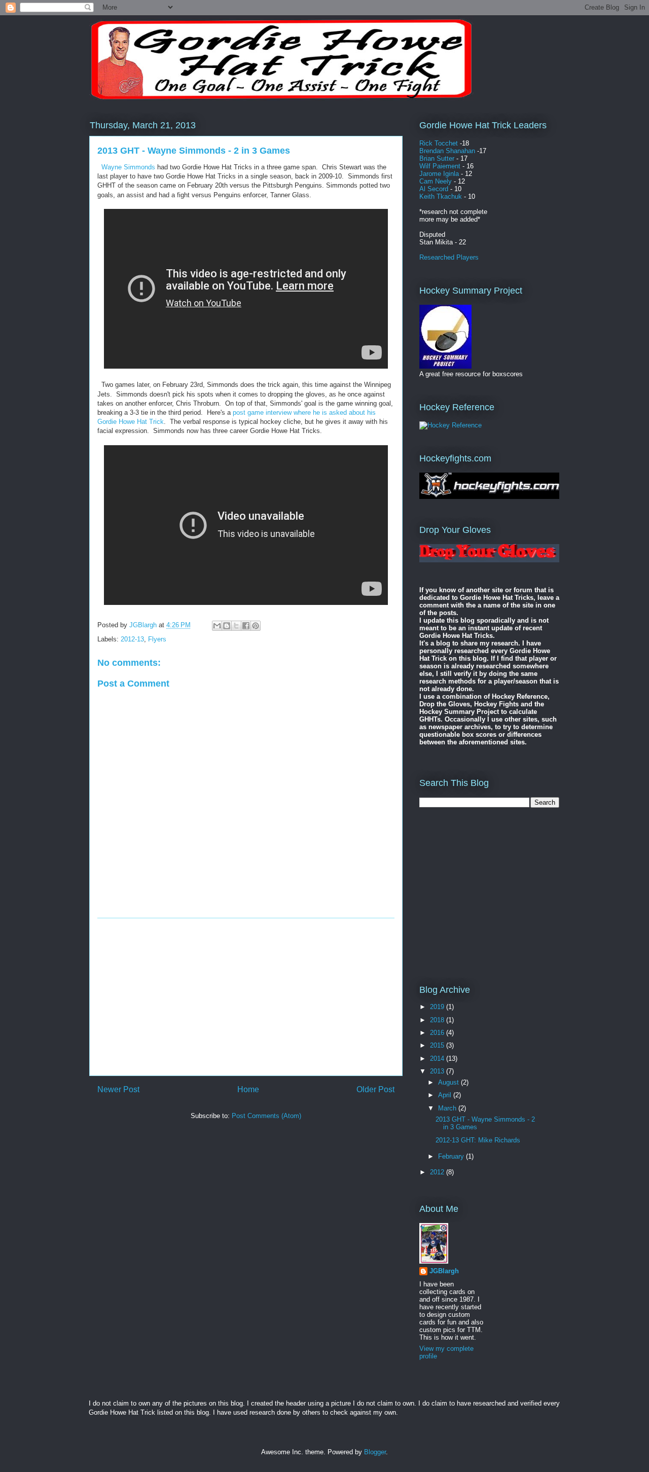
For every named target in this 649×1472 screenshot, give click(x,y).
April (445, 1095)
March (448, 1108)
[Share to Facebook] (246, 626)
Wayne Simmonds (128, 167)
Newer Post (118, 1089)
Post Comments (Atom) (266, 1116)
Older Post (375, 1089)
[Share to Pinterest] (255, 626)
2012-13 (132, 639)
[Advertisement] (245, 997)
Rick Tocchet (438, 143)
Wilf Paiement (439, 166)
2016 (438, 1032)
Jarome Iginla (439, 173)
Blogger (375, 1452)
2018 (438, 1020)
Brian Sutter (436, 158)
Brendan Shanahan (447, 151)
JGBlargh (444, 1271)
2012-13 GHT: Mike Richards (478, 1140)
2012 (438, 1172)
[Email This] (217, 626)
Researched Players (449, 257)
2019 (438, 1007)
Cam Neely (435, 181)
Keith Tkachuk (440, 196)
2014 (438, 1058)
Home (248, 1089)
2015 (438, 1045)
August (449, 1082)
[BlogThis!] (227, 626)
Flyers (157, 639)
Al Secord (433, 189)
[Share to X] (236, 626)
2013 (438, 1071)
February (452, 1156)
